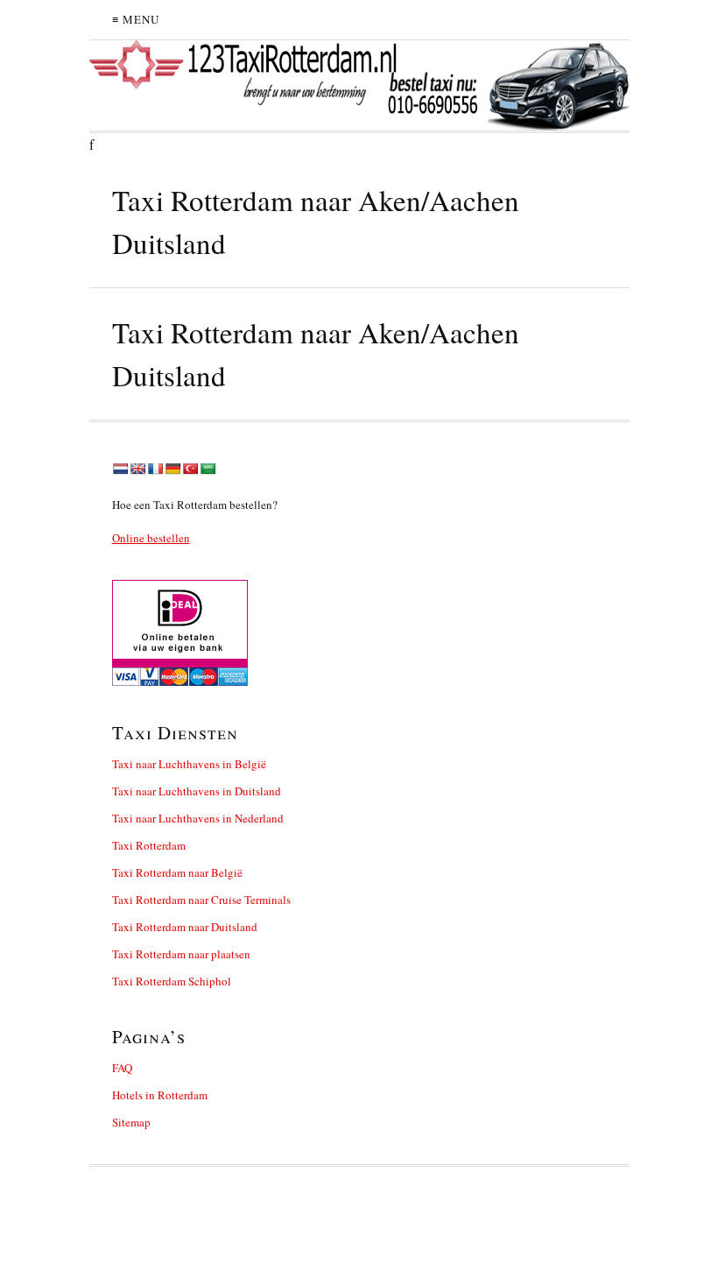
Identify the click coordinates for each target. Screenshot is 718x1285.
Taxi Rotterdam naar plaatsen (181, 954)
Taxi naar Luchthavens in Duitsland (196, 791)
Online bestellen (151, 538)
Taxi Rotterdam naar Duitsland (184, 927)
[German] (172, 469)
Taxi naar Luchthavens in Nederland (198, 818)
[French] (155, 469)
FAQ (122, 1068)
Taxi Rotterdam (149, 845)
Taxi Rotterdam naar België (177, 872)
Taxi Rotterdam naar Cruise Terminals (201, 899)
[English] (137, 469)
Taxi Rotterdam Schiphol (171, 981)
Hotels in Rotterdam (160, 1095)
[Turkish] (190, 469)
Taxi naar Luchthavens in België (189, 764)
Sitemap (131, 1122)
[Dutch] (120, 469)
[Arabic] (207, 469)
